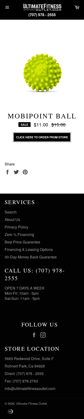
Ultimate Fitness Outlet (31, 403)
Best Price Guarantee (22, 242)
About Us (12, 219)
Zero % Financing (19, 234)
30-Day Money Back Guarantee (31, 257)
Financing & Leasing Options (29, 249)
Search (11, 212)
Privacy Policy (16, 227)
